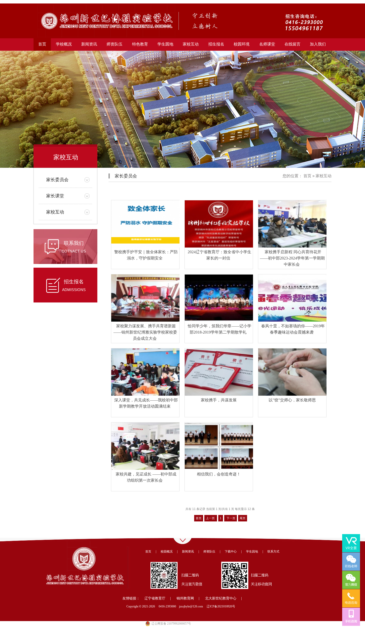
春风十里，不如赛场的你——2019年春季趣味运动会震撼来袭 (293, 329)
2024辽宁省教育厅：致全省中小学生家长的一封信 (219, 255)
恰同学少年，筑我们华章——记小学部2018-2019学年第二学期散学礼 (219, 329)
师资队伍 (209, 551)
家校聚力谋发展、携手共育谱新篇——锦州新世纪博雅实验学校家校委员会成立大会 (145, 332)
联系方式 (273, 551)
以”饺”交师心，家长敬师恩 (292, 400)
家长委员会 (57, 179)
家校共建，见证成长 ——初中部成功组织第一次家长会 (146, 477)
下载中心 (231, 551)
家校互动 (55, 212)
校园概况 (167, 551)
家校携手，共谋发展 (219, 400)
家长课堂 (55, 195)
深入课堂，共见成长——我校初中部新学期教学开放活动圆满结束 (146, 403)
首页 (42, 44)
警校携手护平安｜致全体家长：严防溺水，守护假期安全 (146, 255)
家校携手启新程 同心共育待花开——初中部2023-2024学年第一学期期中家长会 (292, 258)
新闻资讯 (188, 551)
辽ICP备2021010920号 (221, 606)
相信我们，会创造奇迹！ (219, 474)
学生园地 (252, 551)
